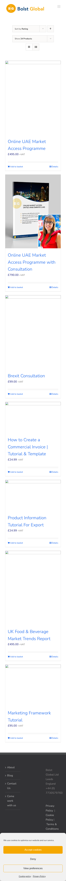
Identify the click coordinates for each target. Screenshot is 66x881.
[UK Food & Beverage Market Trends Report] (33, 588)
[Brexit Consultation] (33, 332)
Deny (33, 859)
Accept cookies (33, 849)
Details (55, 166)
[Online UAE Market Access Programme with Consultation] (33, 211)
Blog (10, 775)
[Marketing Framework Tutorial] (33, 685)
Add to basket (16, 166)
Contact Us (11, 786)
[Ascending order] (50, 28)
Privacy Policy (39, 876)
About (11, 767)
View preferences (33, 868)
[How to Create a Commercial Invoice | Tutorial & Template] (33, 417)
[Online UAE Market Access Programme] (33, 98)
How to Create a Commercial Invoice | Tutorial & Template (28, 447)
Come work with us (11, 800)
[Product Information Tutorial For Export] (33, 495)
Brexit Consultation (26, 376)
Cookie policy (25, 876)
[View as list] (35, 47)
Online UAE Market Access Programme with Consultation (32, 262)
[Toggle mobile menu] (59, 6)
